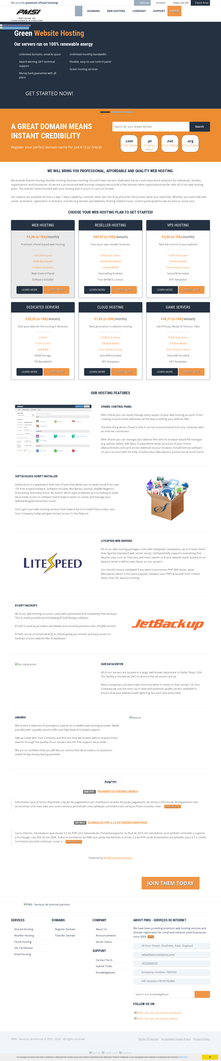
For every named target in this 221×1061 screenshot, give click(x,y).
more (151, 936)
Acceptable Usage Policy (176, 1039)
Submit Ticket (104, 966)
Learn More (30, 290)
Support (159, 11)
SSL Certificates (23, 948)
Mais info (183, 1057)
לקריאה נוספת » (172, 806)
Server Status (104, 942)
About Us (101, 929)
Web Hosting (116, 11)
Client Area (201, 3)
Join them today (170, 883)
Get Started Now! (49, 93)
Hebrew (144, 3)
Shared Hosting (23, 929)
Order (174, 11)
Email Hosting (22, 954)
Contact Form (104, 960)
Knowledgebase (105, 972)
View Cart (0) (180, 3)
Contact (161, 3)
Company (139, 11)
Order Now (56, 290)
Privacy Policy (201, 1039)
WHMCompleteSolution (118, 858)
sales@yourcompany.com (158, 954)
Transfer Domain (65, 935)
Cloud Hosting (23, 942)
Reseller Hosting (24, 935)
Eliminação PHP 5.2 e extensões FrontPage (117, 822)
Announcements (106, 935)
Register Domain (65, 929)
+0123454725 (150, 963)
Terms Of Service (148, 1039)
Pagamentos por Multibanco (118, 791)
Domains (93, 11)
